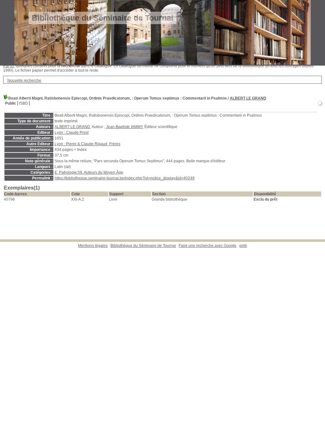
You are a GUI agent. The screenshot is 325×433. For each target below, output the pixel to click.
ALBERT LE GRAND (248, 98)
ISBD (23, 103)
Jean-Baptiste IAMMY (124, 127)
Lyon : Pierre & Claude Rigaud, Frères (87, 144)
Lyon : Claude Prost (72, 132)
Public (10, 103)
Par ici (8, 66)
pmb (243, 245)
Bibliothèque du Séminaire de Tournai (143, 245)
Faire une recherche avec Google (207, 245)
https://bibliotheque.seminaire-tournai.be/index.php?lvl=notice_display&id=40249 (125, 178)
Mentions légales (93, 245)
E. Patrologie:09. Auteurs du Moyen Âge (89, 172)
